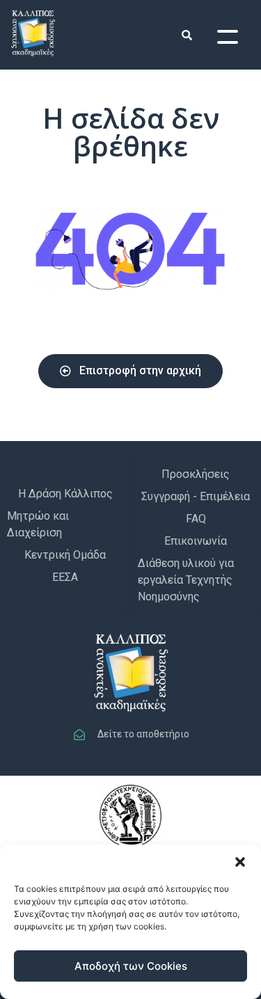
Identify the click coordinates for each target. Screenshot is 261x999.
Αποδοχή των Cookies (130, 966)
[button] (240, 862)
